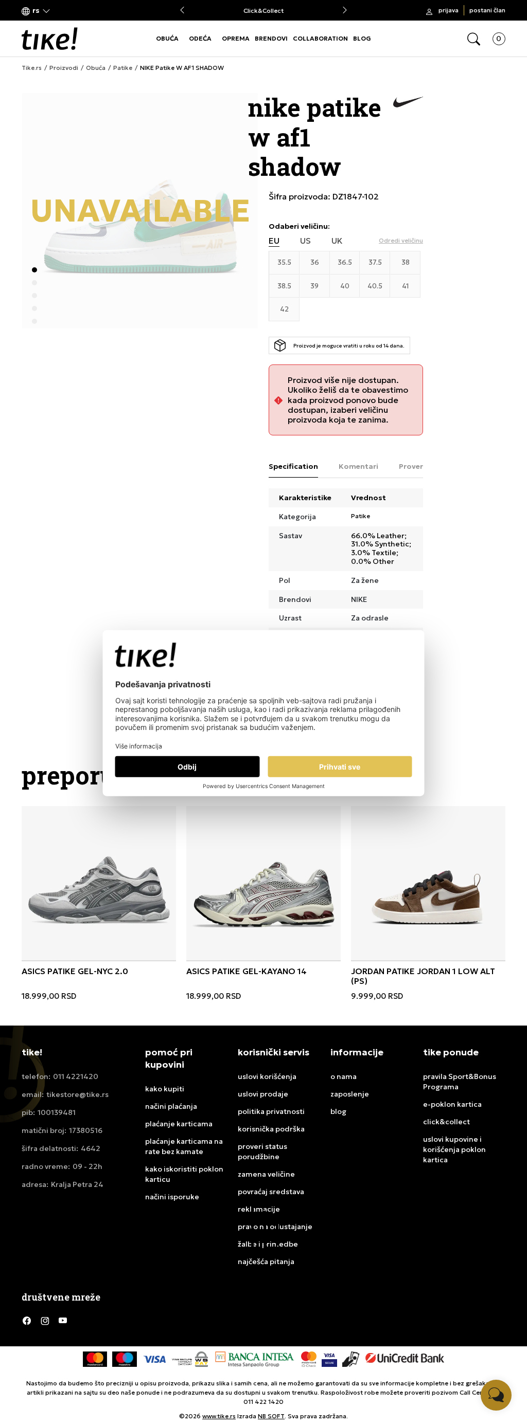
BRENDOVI (271, 38)
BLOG (362, 38)
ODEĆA (200, 38)
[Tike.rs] (50, 38)
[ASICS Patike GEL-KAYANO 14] (263, 883)
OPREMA (236, 38)
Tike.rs (32, 67)
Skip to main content (63, 11)
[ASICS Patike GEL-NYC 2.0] (99, 883)
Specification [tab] (293, 466)
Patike (122, 67)
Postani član (487, 10)
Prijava (448, 10)
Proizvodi (63, 67)
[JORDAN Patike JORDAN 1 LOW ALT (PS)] (428, 883)
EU (274, 241)
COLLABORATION (320, 38)
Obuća (96, 67)
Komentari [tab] (358, 466)
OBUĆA (167, 38)
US (305, 241)
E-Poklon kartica (263, 10)
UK (337, 241)
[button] (36, 10)
